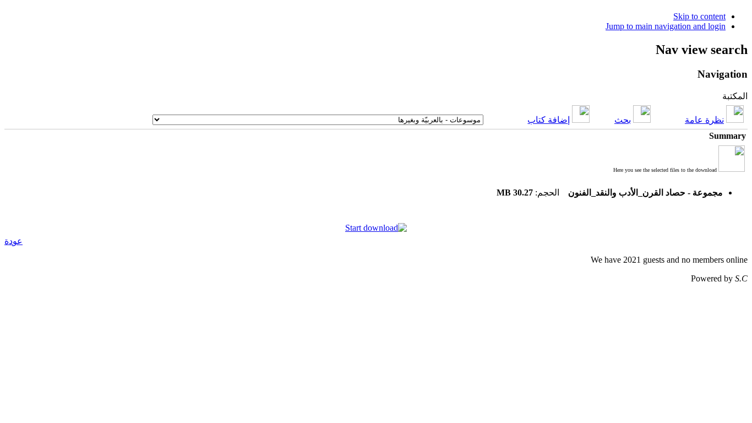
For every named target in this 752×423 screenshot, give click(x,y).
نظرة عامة (704, 119)
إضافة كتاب (548, 119)
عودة (13, 241)
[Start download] (376, 227)
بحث (622, 119)
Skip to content (699, 16)
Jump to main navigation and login (666, 26)
